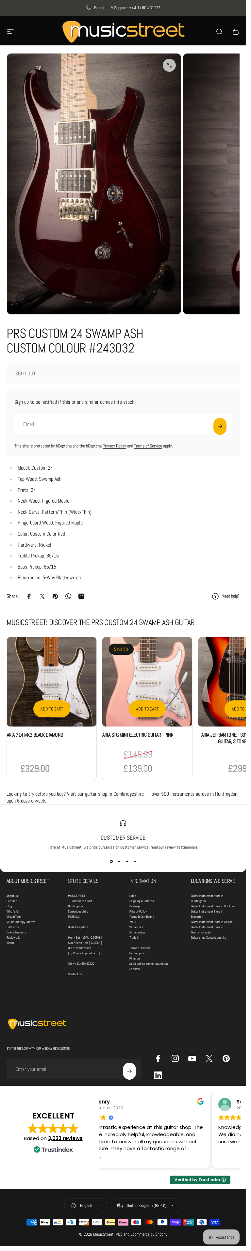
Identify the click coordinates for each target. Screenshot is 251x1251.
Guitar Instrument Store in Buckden (213, 906)
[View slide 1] (111, 862)
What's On (13, 911)
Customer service (123, 837)
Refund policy (138, 953)
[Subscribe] (219, 426)
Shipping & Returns (141, 901)
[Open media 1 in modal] (169, 65)
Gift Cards (13, 927)
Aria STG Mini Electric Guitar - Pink (137, 734)
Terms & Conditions (141, 917)
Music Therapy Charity (21, 922)
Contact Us (75, 974)
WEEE (133, 922)
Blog (9, 906)
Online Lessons (16, 932)
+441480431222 (83, 964)
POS (119, 1234)
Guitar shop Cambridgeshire (208, 937)
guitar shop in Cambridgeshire (114, 793)
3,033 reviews (65, 1138)
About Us (12, 896)
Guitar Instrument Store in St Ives (212, 922)
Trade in (134, 937)
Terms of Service (148, 446)
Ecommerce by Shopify (148, 1234)
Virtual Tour (14, 917)
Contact (12, 901)
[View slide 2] (119, 862)
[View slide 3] (127, 862)
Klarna (11, 943)
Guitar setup (137, 932)
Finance (134, 958)
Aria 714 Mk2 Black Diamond (35, 734)
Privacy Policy (114, 446)
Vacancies (136, 927)
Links (132, 896)
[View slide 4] (135, 862)
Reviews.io (13, 937)
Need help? (231, 596)
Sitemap (134, 906)
